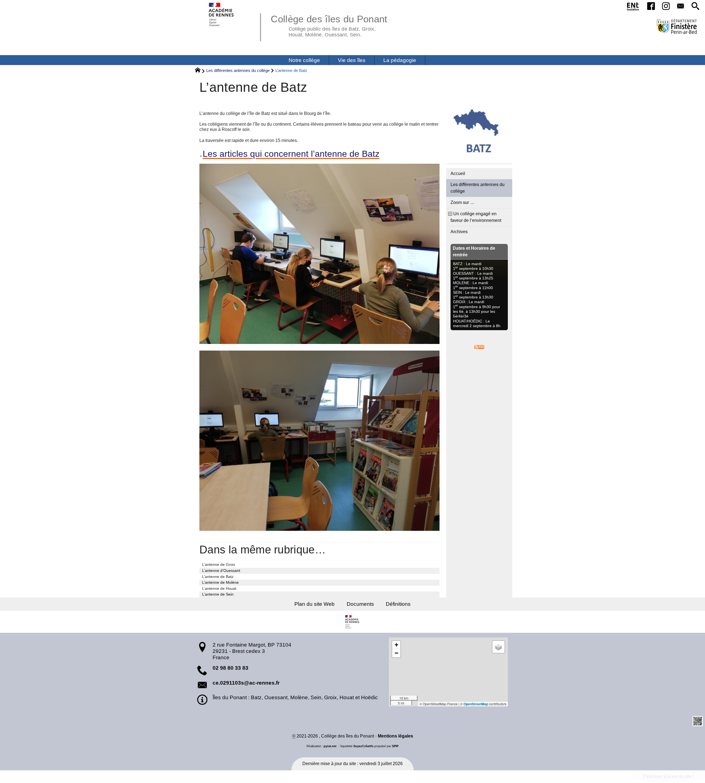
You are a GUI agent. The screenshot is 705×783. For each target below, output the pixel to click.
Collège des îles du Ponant (329, 25)
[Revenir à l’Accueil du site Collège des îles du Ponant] (221, 14)
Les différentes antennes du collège (238, 70)
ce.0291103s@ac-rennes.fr (246, 683)
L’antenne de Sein (218, 594)
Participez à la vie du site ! (668, 776)
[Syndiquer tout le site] (479, 346)
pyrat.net (330, 746)
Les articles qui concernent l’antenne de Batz (291, 154)
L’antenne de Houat (219, 588)
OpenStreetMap (475, 703)
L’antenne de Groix (218, 564)
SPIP (395, 746)
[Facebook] (651, 6)
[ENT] (633, 7)
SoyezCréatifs (363, 746)
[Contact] (680, 6)
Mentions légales (395, 736)
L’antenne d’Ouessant (221, 570)
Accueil (458, 173)
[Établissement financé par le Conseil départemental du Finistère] (677, 27)
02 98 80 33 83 (230, 668)
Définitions (398, 604)
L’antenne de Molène (220, 582)
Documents (360, 604)
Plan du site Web (314, 604)
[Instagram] (665, 6)
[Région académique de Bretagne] (352, 622)
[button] (695, 6)
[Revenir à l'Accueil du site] (200, 71)
